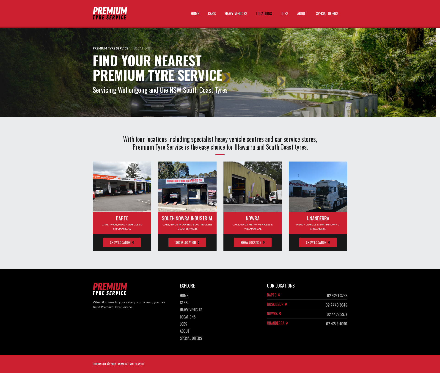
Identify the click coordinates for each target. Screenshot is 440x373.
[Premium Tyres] (110, 13)
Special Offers (327, 13)
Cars (212, 13)
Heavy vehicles (236, 13)
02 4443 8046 (336, 305)
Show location (120, 242)
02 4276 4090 (336, 323)
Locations (264, 13)
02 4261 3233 (337, 295)
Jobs (284, 13)
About (302, 13)
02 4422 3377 (337, 314)
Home (195, 13)
